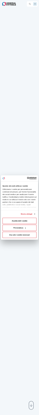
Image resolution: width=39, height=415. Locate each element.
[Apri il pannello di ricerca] (30, 4)
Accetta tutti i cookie (19, 221)
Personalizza (18, 228)
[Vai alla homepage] (9, 4)
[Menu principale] (35, 4)
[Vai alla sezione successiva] (31, 405)
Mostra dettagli (26, 214)
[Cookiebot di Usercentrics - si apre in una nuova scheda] (28, 178)
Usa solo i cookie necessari (19, 235)
